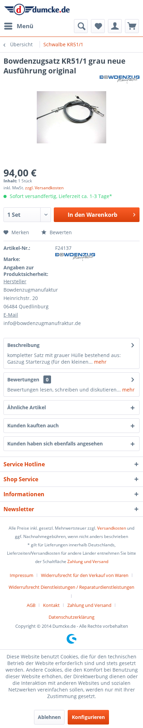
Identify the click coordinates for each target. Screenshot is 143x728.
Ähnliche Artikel (26, 407)
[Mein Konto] (115, 26)
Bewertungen (23, 379)
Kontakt (51, 605)
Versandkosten (111, 528)
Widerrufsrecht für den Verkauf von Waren (84, 575)
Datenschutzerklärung (71, 617)
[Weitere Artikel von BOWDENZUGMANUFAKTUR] (120, 82)
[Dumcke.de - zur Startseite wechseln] (36, 9)
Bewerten (60, 232)
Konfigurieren (88, 717)
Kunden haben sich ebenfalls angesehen (55, 443)
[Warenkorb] (132, 26)
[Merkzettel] (98, 26)
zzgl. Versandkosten (44, 188)
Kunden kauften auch (33, 425)
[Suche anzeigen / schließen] (81, 26)
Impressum (21, 575)
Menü (25, 26)
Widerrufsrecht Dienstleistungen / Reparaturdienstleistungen (71, 587)
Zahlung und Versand (87, 561)
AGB (31, 605)
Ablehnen (49, 717)
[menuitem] (18, 26)
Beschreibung (23, 345)
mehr (100, 361)
